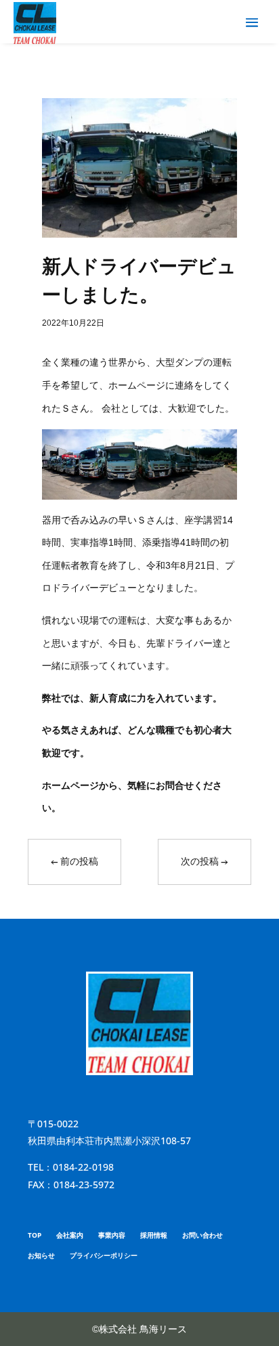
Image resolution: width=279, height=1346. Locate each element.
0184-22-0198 (83, 1166)
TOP (34, 1235)
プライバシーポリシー (103, 1255)
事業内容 (111, 1235)
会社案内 (69, 1235)
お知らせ (41, 1255)
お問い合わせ (202, 1235)
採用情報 (153, 1235)
